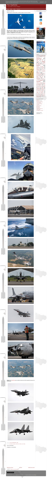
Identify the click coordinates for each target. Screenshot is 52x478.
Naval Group (43, 85)
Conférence (38, 69)
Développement (38, 73)
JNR (43, 82)
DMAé (44, 73)
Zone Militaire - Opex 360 (39, 110)
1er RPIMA (41, 55)
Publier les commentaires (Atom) (14, 469)
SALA (37, 91)
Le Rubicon (37, 104)
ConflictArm (43, 69)
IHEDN (43, 79)
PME (42, 87)
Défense (38, 72)
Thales (40, 94)
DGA (41, 73)
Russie (37, 90)
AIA (43, 59)
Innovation (38, 81)
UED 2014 (43, 95)
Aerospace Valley (38, 59)
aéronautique (39, 58)
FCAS (42, 76)
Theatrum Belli (38, 109)
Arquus (41, 64)
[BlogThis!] (21, 442)
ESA (36, 75)
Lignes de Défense (38, 105)
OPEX (44, 86)
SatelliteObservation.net (39, 108)
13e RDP (37, 55)
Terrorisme (42, 93)
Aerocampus (38, 57)
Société (42, 92)
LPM (41, 83)
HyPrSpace (38, 79)
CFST (43, 67)
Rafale (42, 88)
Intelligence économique (39, 82)
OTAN (39, 87)
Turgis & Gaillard (39, 95)
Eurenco (43, 75)
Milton (40, 85)
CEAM (37, 67)
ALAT (42, 60)
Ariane (40, 62)
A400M (44, 56)
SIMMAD (37, 92)
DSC (43, 74)
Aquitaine (43, 61)
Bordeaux (38, 65)
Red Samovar (38, 107)
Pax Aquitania (12, 5)
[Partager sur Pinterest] (25, 442)
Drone (41, 74)
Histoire (37, 78)
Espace (39, 75)
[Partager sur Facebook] (24, 442)
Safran (43, 90)
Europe (37, 76)
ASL (43, 64)
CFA (40, 67)
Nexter (37, 86)
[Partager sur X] (23, 442)
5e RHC (41, 56)
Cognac (43, 68)
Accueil (20, 467)
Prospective (38, 88)
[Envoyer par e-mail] (20, 442)
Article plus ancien (31, 467)
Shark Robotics (41, 91)
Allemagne (37, 61)
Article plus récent (10, 467)
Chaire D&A (38, 68)
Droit (37, 74)
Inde (37, 80)
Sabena (40, 90)
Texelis (37, 94)
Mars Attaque (38, 106)
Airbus (37, 60)
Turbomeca (44, 94)
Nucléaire (41, 86)
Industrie (41, 80)
